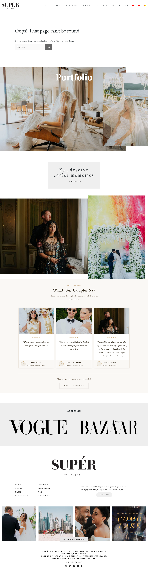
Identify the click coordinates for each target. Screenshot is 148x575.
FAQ (113, 5)
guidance (43, 484)
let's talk (104, 495)
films (18, 492)
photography (23, 496)
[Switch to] (133, 5)
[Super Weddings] (10, 5)
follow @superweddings (74, 539)
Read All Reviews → (74, 386)
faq (40, 492)
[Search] (48, 47)
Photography (71, 5)
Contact (123, 5)
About (47, 5)
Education (102, 5)
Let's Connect (74, 181)
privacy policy (74, 562)
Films (57, 5)
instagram (44, 496)
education (44, 488)
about (18, 488)
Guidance (87, 5)
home (18, 484)
